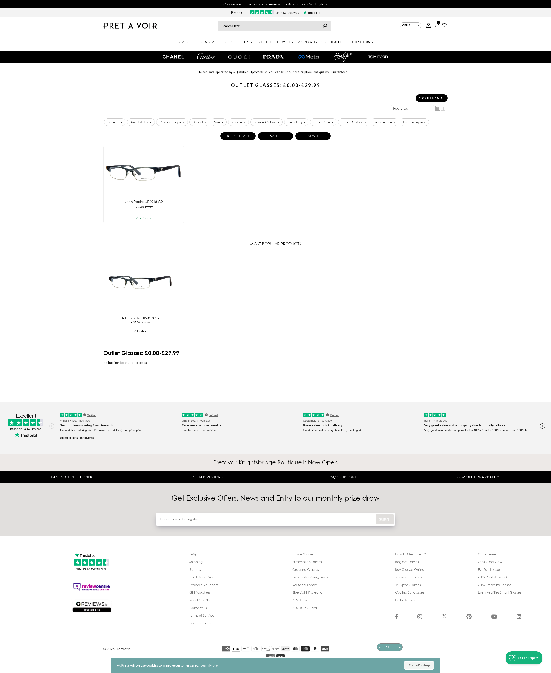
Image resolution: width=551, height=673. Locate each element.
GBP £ (406, 25)
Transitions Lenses (408, 577)
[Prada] (273, 56)
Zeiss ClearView (490, 562)
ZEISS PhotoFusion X (492, 577)
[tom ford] (378, 56)
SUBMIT (385, 519)
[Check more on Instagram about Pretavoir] (419, 617)
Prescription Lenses (307, 562)
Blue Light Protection (308, 592)
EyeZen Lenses (489, 569)
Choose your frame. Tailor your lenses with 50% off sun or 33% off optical (275, 4)
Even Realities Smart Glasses (499, 592)
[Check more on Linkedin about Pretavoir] (519, 617)
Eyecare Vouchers (203, 585)
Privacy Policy (200, 623)
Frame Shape (302, 554)
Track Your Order (202, 577)
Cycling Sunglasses (409, 592)
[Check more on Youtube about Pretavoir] (494, 617)
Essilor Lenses (405, 600)
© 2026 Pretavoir (116, 649)
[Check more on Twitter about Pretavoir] (444, 617)
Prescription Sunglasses (310, 577)
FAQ (192, 554)
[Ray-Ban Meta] (308, 57)
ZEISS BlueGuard (304, 608)
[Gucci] (239, 56)
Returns (195, 569)
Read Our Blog (200, 600)
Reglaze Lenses (407, 562)
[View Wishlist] (444, 25)
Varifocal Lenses (304, 585)
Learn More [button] (209, 665)
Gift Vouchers (199, 592)
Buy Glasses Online (409, 569)
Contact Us (198, 608)
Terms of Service (201, 615)
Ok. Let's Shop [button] (419, 665)
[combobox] (274, 26)
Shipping (196, 562)
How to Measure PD (410, 554)
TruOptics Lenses (408, 585)
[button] (437, 108)
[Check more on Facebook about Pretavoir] (396, 617)
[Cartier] (206, 56)
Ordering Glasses (305, 569)
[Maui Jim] (343, 57)
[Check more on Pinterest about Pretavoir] (469, 617)
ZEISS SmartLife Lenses (494, 585)
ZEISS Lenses (301, 600)
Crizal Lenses (488, 554)
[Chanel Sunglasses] (173, 57)
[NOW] (324, 25)
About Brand (431, 98)
